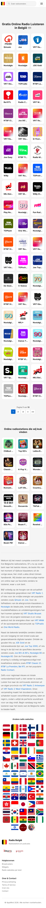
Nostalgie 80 (36, 653)
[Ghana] (23, 819)
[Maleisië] (31, 812)
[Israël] (14, 827)
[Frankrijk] (39, 727)
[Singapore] (39, 804)
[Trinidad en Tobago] (31, 766)
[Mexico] (14, 766)
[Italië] (14, 735)
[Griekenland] (39, 758)
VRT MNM (39, 620)
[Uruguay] (14, 789)
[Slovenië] (31, 758)
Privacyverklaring (9, 882)
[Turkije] (31, 796)
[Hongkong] (6, 804)
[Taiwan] (23, 812)
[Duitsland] (6, 735)
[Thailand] (6, 812)
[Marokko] (6, 819)
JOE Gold (20, 642)
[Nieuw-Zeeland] (23, 796)
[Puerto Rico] (31, 789)
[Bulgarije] (39, 750)
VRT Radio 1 (37, 593)
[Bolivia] (31, 781)
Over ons (5, 888)
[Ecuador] (6, 789)
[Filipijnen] (31, 804)
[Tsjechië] (6, 758)
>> (33, 412)
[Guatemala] (23, 789)
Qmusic (17, 600)
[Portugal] (39, 743)
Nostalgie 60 (7, 656)
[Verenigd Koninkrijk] (23, 743)
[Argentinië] (31, 773)
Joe (26, 600)
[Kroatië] (6, 750)
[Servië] (14, 758)
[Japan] (23, 804)
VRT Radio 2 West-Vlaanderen (17, 689)
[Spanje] (39, 735)
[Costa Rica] (6, 796)
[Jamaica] (39, 766)
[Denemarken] (23, 727)
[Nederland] (23, 735)
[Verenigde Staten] (23, 766)
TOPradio (39, 623)
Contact (5, 891)
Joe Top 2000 (31, 646)
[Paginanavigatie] (41, 3)
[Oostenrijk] (6, 727)
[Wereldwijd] (31, 827)
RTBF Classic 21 (33, 663)
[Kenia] (31, 819)
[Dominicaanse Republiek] (39, 789)
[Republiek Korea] (14, 812)
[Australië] (14, 796)
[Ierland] (31, 750)
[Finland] (31, 727)
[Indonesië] (14, 804)
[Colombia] (14, 781)
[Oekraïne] (14, 750)
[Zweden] (6, 743)
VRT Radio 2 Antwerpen (33, 685)
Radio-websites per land (11, 870)
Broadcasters (7, 864)
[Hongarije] (23, 758)
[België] (14, 727)
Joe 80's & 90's (21, 653)
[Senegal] (14, 819)
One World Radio (11, 627)
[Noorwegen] (31, 735)
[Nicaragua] (6, 773)
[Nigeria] (39, 819)
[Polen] (31, 743)
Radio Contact (7, 670)
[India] (39, 796)
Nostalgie (5, 606)
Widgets (5, 867)
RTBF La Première (9, 666)
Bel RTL (22, 666)
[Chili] (6, 781)
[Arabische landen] (23, 827)
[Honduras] (23, 773)
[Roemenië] (23, 750)
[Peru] (23, 781)
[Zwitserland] (14, 743)
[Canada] (6, 766)
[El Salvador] (14, 773)
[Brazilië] (39, 773)
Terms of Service (8, 885)
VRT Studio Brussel (32, 613)
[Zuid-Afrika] (39, 812)
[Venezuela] (39, 781)
